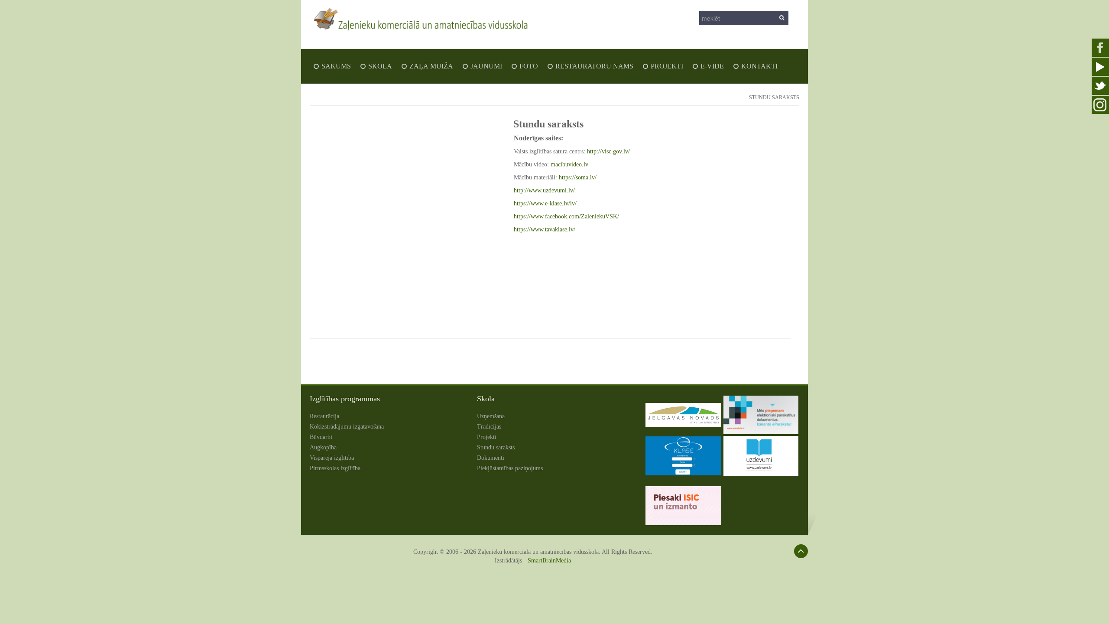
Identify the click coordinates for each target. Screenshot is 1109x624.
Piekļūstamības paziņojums (510, 468)
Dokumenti (490, 458)
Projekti (486, 437)
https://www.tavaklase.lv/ (544, 229)
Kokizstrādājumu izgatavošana (347, 426)
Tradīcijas (489, 426)
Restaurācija (324, 416)
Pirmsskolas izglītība (335, 468)
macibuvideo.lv (569, 164)
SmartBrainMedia (549, 560)
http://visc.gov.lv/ (608, 151)
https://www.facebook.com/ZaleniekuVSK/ (566, 216)
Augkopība (323, 447)
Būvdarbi (321, 437)
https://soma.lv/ (578, 177)
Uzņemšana (491, 416)
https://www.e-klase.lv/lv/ (545, 203)
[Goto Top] (801, 551)
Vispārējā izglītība (332, 458)
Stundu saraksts (496, 447)
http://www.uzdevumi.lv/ (544, 190)
